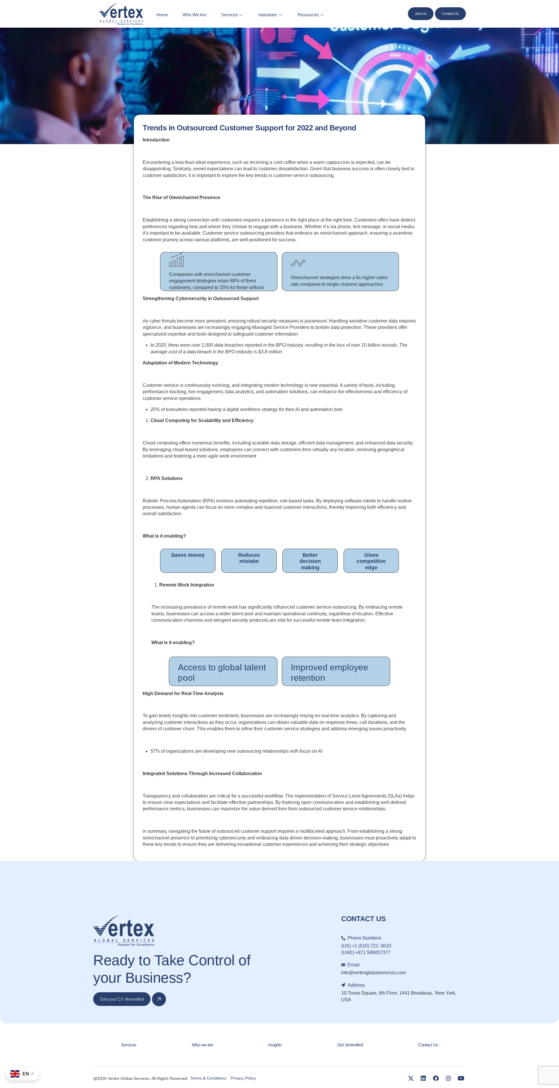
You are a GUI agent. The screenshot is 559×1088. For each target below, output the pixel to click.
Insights (275, 1044)
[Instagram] (448, 1078)
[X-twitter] (411, 1078)
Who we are (202, 1044)
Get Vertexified (350, 1044)
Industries (268, 14)
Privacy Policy (243, 1078)
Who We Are (194, 14)
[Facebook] (436, 1078)
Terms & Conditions (208, 1078)
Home (162, 14)
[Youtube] (461, 1078)
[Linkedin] (423, 1078)
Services (229, 14)
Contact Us (428, 1044)
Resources (308, 14)
